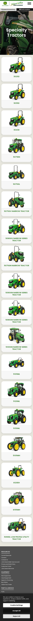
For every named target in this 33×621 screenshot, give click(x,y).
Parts (2, 591)
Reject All (16, 616)
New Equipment (6, 575)
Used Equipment (6, 578)
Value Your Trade (6, 584)
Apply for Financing (7, 580)
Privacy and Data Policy (8, 564)
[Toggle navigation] (29, 4)
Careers (3, 557)
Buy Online (4, 582)
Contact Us (4, 560)
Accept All (16, 611)
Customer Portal (6, 566)
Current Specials (6, 555)
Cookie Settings (16, 605)
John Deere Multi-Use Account (10, 562)
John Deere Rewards (7, 568)
